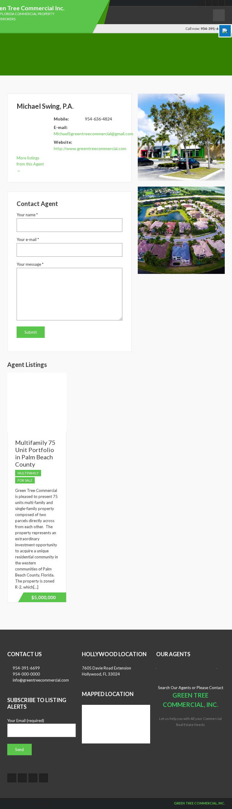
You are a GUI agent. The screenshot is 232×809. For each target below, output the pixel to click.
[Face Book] (202, 3)
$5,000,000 (43, 597)
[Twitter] (209, 3)
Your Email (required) (25, 720)
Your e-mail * (28, 239)
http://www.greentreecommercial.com (90, 148)
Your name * (27, 214)
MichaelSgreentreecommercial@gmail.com (93, 133)
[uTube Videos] (215, 3)
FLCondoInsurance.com (29, 803)
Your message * (30, 264)
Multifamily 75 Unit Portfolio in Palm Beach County (35, 453)
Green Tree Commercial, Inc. (199, 803)
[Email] (221, 3)
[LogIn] (170, 803)
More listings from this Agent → (30, 164)
